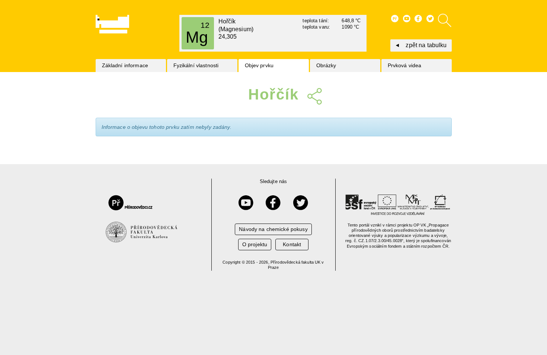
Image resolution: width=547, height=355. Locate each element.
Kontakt (292, 244)
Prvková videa (405, 65)
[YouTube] (246, 202)
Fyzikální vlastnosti (196, 65)
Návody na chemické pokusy (273, 229)
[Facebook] (273, 202)
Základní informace (125, 65)
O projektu (254, 244)
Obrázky (326, 65)
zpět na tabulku (426, 45)
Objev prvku (259, 65)
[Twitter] (300, 202)
